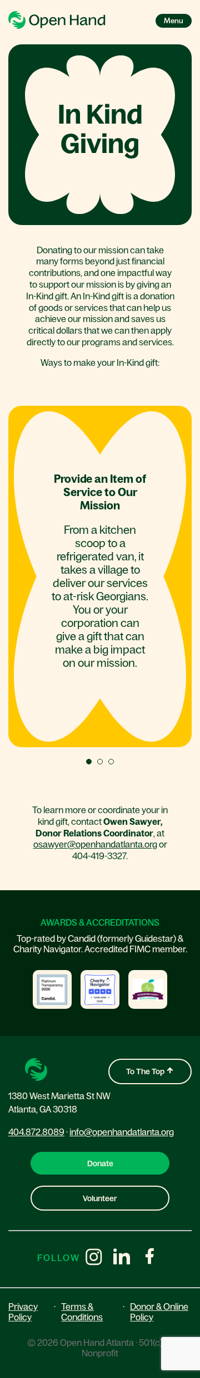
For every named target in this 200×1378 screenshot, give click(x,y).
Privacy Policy (23, 1312)
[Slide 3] (111, 761)
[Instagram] (94, 1257)
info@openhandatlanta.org (121, 1132)
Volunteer (100, 1198)
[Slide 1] (89, 761)
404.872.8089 (36, 1132)
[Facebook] (149, 1257)
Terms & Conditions (82, 1312)
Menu (173, 21)
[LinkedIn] (122, 1257)
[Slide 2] (100, 761)
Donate (100, 1163)
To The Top (146, 1071)
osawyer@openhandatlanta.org (95, 844)
